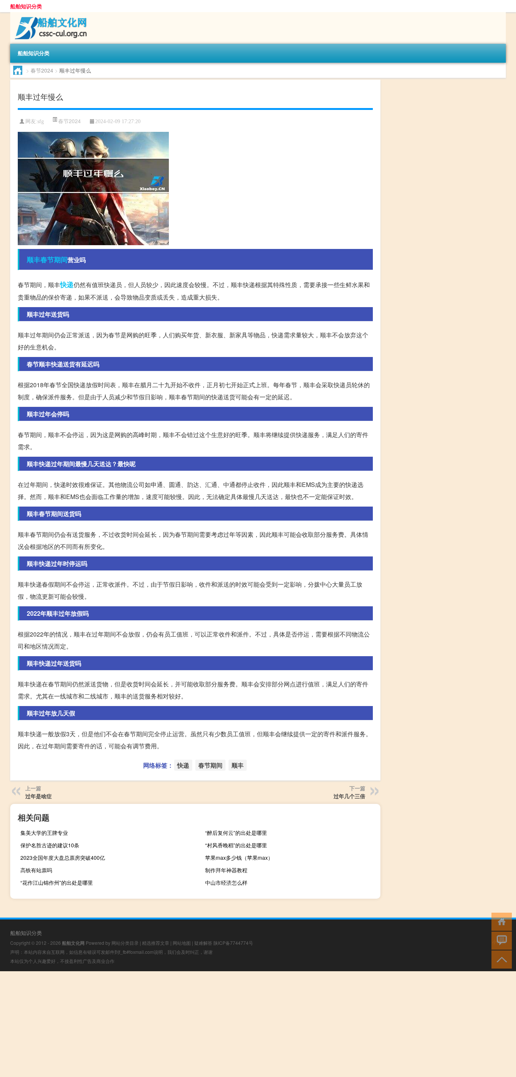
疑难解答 (203, 942)
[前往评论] (499, 940)
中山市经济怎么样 (226, 882)
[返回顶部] (499, 958)
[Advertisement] (226, 1024)
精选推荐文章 (155, 942)
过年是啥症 (38, 796)
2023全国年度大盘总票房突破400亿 (62, 857)
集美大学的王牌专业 (44, 832)
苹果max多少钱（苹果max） (239, 857)
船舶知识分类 (26, 6)
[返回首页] (499, 921)
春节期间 (54, 259)
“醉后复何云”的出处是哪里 (236, 832)
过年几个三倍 (349, 796)
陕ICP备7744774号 (233, 942)
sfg (40, 121)
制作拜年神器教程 (226, 870)
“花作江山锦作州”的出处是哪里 (56, 882)
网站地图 (182, 942)
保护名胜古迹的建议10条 (49, 845)
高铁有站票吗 (36, 870)
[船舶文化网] (50, 15)
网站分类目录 (125, 942)
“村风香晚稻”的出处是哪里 (236, 845)
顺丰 (33, 259)
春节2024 (42, 70)
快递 (67, 284)
